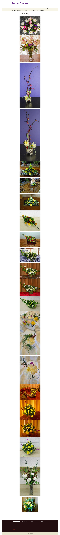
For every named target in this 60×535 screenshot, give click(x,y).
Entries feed (14, 527)
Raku (29, 10)
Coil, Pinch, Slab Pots (18, 8)
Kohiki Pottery (19, 10)
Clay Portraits (13, 8)
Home (41, 8)
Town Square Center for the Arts (34, 10)
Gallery (39, 8)
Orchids (23, 10)
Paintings (26, 10)
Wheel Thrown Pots (42, 10)
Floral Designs (35, 8)
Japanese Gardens (14, 10)
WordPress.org (14, 529)
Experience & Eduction (29, 8)
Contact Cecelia (24, 8)
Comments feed (14, 528)
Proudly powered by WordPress (30, 533)
